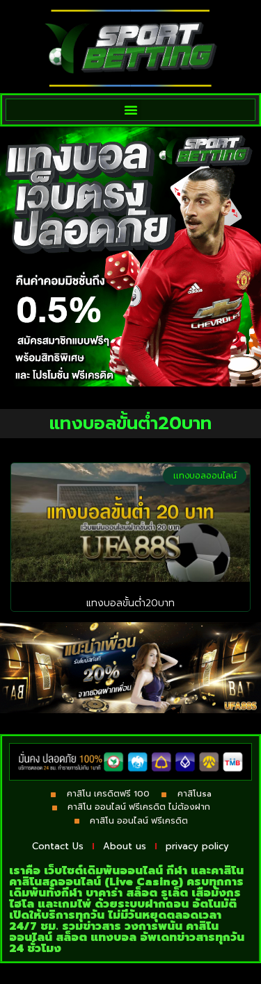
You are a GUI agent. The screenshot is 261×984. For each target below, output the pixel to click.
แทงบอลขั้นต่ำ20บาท (130, 603)
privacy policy (197, 846)
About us (124, 846)
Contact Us (58, 846)
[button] (130, 109)
